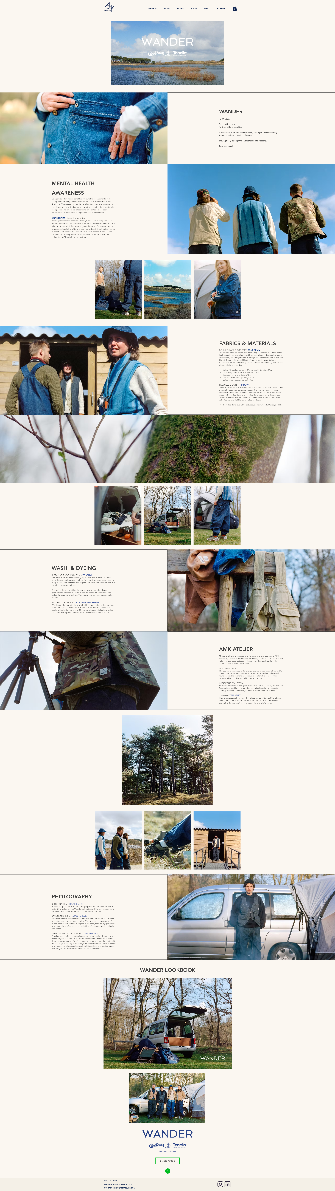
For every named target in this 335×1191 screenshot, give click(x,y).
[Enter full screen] (220, 81)
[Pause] (114, 81)
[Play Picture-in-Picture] (216, 81)
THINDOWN (244, 385)
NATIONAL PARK (79, 916)
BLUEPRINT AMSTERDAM (87, 602)
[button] (235, 8)
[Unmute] (118, 81)
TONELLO (87, 575)
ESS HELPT (236, 695)
